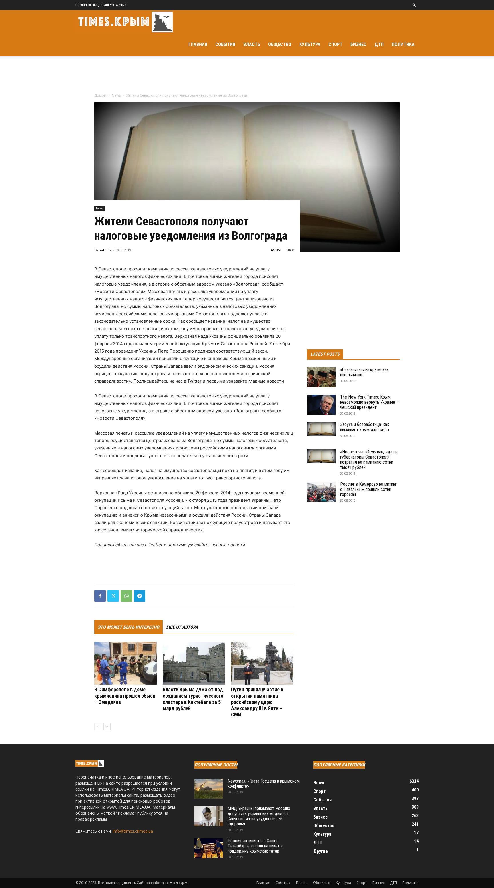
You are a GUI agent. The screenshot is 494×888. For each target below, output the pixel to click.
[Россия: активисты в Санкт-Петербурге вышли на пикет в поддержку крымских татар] (208, 848)
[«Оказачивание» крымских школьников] (321, 377)
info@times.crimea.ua (133, 831)
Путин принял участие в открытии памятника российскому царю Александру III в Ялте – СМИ (257, 702)
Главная (197, 44)
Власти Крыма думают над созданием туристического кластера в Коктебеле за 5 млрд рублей (193, 698)
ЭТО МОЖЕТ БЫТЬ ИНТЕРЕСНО (128, 627)
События (225, 44)
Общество (279, 44)
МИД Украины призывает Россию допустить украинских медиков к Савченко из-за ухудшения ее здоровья (259, 816)
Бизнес (358, 44)
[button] (414, 5)
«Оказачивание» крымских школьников (364, 372)
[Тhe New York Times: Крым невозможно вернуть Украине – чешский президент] (321, 405)
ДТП (379, 44)
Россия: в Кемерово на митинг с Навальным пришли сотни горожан (368, 489)
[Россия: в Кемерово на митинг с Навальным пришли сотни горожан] (321, 492)
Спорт (335, 44)
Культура (309, 44)
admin (105, 250)
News (116, 95)
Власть (251, 44)
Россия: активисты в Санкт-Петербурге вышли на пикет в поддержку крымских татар (255, 846)
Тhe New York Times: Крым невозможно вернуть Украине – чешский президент (369, 402)
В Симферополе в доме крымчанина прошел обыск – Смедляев (124, 695)
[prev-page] (97, 726)
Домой (100, 95)
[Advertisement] (247, 76)
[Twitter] (113, 596)
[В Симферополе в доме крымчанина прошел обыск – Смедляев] (125, 663)
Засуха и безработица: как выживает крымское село (364, 427)
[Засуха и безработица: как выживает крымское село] (321, 429)
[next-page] (107, 726)
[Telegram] (139, 596)
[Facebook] (100, 596)
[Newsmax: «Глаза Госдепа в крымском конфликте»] (208, 789)
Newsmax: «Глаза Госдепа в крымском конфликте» (264, 783)
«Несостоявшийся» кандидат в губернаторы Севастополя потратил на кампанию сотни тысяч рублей (368, 459)
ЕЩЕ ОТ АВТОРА (182, 627)
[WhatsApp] (126, 596)
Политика (403, 44)
